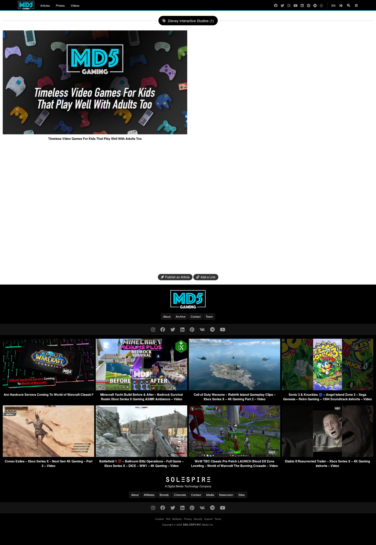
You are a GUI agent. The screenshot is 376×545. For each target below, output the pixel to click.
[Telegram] (212, 329)
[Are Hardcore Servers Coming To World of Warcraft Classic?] (48, 389)
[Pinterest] (308, 5)
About (167, 316)
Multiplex (177, 518)
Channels (180, 495)
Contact (196, 316)
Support (208, 518)
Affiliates (149, 495)
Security (198, 518)
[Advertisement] (188, 209)
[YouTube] (295, 5)
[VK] (202, 329)
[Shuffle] (340, 5)
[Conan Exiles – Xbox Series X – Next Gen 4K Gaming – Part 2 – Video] (48, 456)
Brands (164, 495)
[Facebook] (276, 5)
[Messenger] (315, 5)
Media (210, 495)
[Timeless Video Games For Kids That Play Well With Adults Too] (95, 132)
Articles (45, 5)
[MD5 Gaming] (188, 299)
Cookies (159, 518)
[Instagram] (289, 5)
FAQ (168, 518)
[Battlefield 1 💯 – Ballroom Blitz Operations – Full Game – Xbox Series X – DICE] (141, 456)
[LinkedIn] (302, 5)
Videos (75, 5)
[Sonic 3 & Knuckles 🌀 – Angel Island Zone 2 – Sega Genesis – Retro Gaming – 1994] (327, 389)
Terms (218, 518)
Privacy (188, 518)
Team (209, 316)
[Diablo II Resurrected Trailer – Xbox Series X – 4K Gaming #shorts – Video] (327, 456)
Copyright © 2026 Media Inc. (188, 524)
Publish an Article (177, 277)
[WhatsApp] (321, 5)
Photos (60, 5)
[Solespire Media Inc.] (188, 479)
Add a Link (208, 277)
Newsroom (226, 495)
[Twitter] (282, 5)
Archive (180, 316)
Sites (241, 495)
